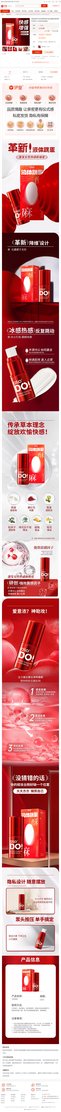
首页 (12, 11)
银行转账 (23, 1100)
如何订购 (33, 1096)
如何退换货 (13, 1096)
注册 (12, 1)
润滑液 (56, 11)
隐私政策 (3, 1100)
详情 (10, 72)
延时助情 (37, 11)
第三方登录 (16, 1)
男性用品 (24, 11)
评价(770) (25, 72)
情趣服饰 (43, 11)
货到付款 (23, 1096)
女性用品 (30, 11)
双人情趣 (50, 11)
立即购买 (37, 52)
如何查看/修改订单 (35, 1098)
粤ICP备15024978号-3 (35, 1107)
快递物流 (13, 1100)
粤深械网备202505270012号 (31, 1109)
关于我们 (3, 1096)
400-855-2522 (47, 1094)
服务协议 (3, 1102)
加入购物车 (49, 52)
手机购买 (54, 31)
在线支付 (23, 1098)
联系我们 (3, 1098)
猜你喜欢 (41, 72)
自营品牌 (17, 11)
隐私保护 (13, 1098)
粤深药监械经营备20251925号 (49, 1107)
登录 (9, 1)
